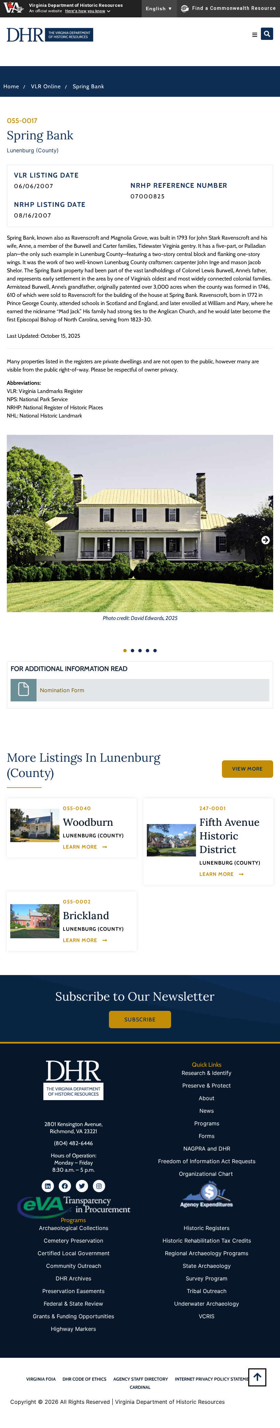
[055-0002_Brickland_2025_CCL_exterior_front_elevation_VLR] (34, 921)
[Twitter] (82, 1186)
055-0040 (77, 808)
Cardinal (140, 1387)
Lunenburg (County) (33, 150)
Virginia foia (41, 1379)
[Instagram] (99, 1186)
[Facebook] (65, 1186)
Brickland (86, 915)
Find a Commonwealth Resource (234, 8)
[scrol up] (257, 1376)
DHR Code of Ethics (84, 1379)
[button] (255, 35)
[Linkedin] (48, 1186)
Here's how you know (85, 11)
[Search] (267, 34)
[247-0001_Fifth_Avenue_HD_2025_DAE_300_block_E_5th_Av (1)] (171, 840)
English (159, 8)
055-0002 (77, 902)
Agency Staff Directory (140, 1379)
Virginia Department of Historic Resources (76, 5)
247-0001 (212, 808)
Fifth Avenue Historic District (229, 836)
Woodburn (88, 822)
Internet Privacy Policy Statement (214, 1379)
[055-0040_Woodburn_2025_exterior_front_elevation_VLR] (34, 825)
